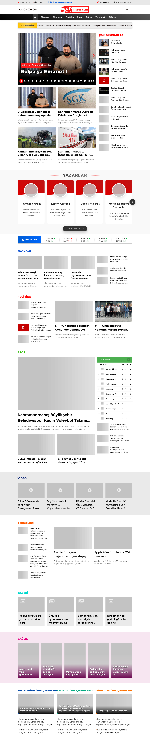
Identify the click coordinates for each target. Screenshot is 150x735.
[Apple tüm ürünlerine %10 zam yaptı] (113, 538)
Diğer (111, 17)
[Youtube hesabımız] (31, 9)
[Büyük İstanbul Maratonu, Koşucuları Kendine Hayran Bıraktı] (60, 490)
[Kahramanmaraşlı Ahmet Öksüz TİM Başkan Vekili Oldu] (30, 262)
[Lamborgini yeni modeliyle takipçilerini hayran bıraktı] (89, 604)
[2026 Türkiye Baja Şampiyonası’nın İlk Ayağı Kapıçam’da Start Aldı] (102, 430)
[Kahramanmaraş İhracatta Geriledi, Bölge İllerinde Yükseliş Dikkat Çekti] (56, 262)
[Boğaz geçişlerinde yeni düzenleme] (104, 131)
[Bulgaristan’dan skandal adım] (104, 141)
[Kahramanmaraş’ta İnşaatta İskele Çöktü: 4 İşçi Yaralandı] (77, 137)
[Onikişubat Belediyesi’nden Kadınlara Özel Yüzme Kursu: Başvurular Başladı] (102, 453)
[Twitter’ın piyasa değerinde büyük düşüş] (73, 538)
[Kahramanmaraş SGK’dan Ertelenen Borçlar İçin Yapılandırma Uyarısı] (77, 97)
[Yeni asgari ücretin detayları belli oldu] (102, 274)
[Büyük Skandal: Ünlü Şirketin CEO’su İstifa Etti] (89, 490)
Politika (70, 17)
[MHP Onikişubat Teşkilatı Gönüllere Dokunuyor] (104, 103)
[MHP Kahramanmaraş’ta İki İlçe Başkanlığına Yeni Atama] (23, 342)
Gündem (45, 17)
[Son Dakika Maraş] (75, 12)
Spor (79, 17)
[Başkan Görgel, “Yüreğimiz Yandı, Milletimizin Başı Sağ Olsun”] (104, 93)
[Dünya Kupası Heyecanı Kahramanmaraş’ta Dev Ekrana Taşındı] (36, 444)
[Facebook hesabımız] (19, 9)
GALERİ (25, 2)
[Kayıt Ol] (123, 9)
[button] (35, 17)
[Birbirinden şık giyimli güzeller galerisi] (118, 604)
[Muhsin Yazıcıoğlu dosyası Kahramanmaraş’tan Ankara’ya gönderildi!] (23, 308)
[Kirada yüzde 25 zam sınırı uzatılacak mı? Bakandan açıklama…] (102, 284)
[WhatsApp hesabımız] (34, 9)
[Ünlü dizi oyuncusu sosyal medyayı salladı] (60, 604)
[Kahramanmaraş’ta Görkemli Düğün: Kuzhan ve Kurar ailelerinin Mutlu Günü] (104, 74)
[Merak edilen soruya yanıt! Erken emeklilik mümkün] (104, 150)
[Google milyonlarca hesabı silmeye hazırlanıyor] (23, 578)
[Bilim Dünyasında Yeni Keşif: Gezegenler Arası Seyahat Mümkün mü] (31, 490)
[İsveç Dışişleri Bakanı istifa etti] (104, 122)
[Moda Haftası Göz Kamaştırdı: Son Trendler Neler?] (118, 490)
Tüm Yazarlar (73, 229)
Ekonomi (57, 17)
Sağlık (89, 17)
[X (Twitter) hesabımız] (23, 9)
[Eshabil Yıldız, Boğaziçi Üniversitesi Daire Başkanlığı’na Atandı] (104, 112)
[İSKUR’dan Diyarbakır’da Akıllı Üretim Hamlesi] (83, 262)
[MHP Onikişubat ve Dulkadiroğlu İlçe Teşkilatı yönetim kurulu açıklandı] (104, 84)
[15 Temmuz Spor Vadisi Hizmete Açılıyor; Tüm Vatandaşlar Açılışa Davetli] (76, 444)
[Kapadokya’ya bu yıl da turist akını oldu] (31, 604)
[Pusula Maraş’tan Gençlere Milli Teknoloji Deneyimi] (23, 550)
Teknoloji (100, 17)
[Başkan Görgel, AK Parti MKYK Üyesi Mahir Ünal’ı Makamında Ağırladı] (23, 319)
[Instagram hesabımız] (27, 9)
